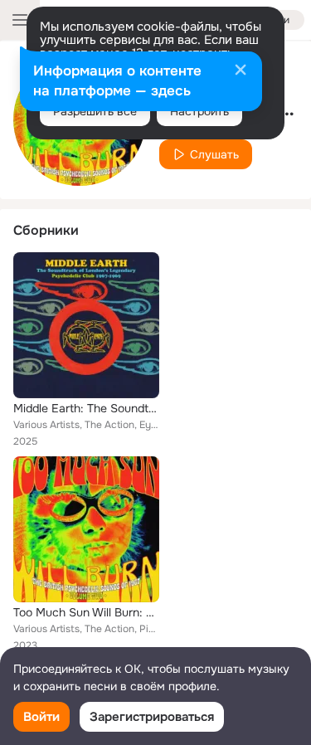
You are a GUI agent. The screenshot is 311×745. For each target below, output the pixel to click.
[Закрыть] (240, 71)
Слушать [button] (214, 154)
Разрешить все (95, 111)
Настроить (199, 111)
